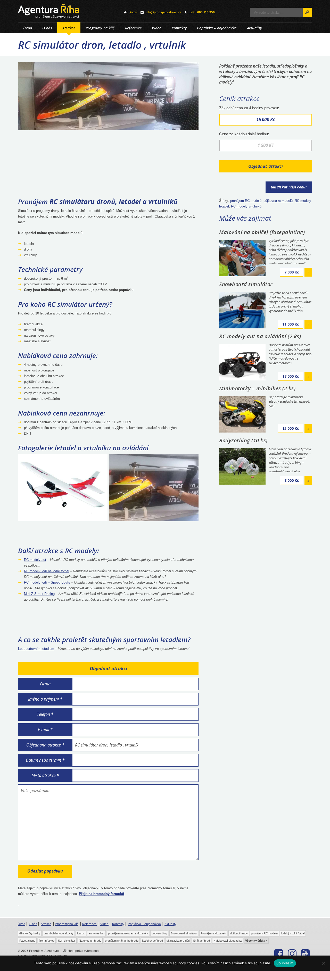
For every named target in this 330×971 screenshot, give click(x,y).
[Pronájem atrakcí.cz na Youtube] (305, 954)
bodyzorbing (159, 933)
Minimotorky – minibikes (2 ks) (257, 388)
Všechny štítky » (256, 940)
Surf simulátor (66, 940)
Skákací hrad (201, 940)
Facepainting (27, 940)
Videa (156, 28)
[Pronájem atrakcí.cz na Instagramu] (292, 954)
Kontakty (179, 28)
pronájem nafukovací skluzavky (128, 933)
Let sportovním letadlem (36, 649)
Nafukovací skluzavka (227, 940)
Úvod (27, 28)
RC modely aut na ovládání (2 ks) (260, 336)
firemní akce (46, 940)
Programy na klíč (100, 28)
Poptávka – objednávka (216, 28)
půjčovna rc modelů (278, 201)
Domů (133, 12)
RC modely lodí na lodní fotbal (46, 571)
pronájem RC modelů (245, 201)
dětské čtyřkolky (29, 933)
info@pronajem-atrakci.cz (164, 12)
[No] (323, 963)
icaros (81, 933)
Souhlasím (284, 963)
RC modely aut (35, 560)
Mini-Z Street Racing (39, 594)
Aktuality (254, 28)
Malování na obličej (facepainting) (262, 232)
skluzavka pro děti (178, 940)
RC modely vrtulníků (246, 206)
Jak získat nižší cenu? (289, 187)
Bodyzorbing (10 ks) (243, 440)
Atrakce (68, 28)
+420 (202, 12)
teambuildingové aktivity (58, 933)
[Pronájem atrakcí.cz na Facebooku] (278, 954)
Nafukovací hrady (90, 940)
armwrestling (96, 933)
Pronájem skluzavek (213, 933)
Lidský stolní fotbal (292, 933)
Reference (133, 28)
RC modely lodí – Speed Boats (47, 582)
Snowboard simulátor (246, 284)
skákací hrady (239, 933)
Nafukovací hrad (152, 940)
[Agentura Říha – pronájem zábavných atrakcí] (64, 11)
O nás (47, 28)
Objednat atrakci (265, 166)
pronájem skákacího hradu (121, 940)
